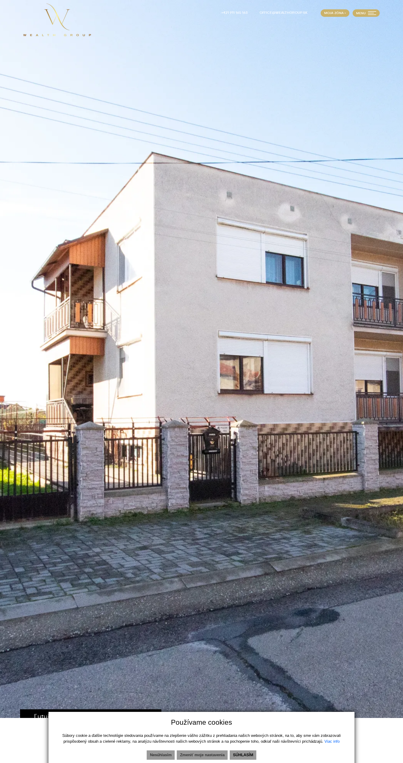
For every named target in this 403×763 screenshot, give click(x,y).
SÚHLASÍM (243, 755)
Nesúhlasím (161, 755)
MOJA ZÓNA (334, 13)
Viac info (332, 741)
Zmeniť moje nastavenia (202, 755)
